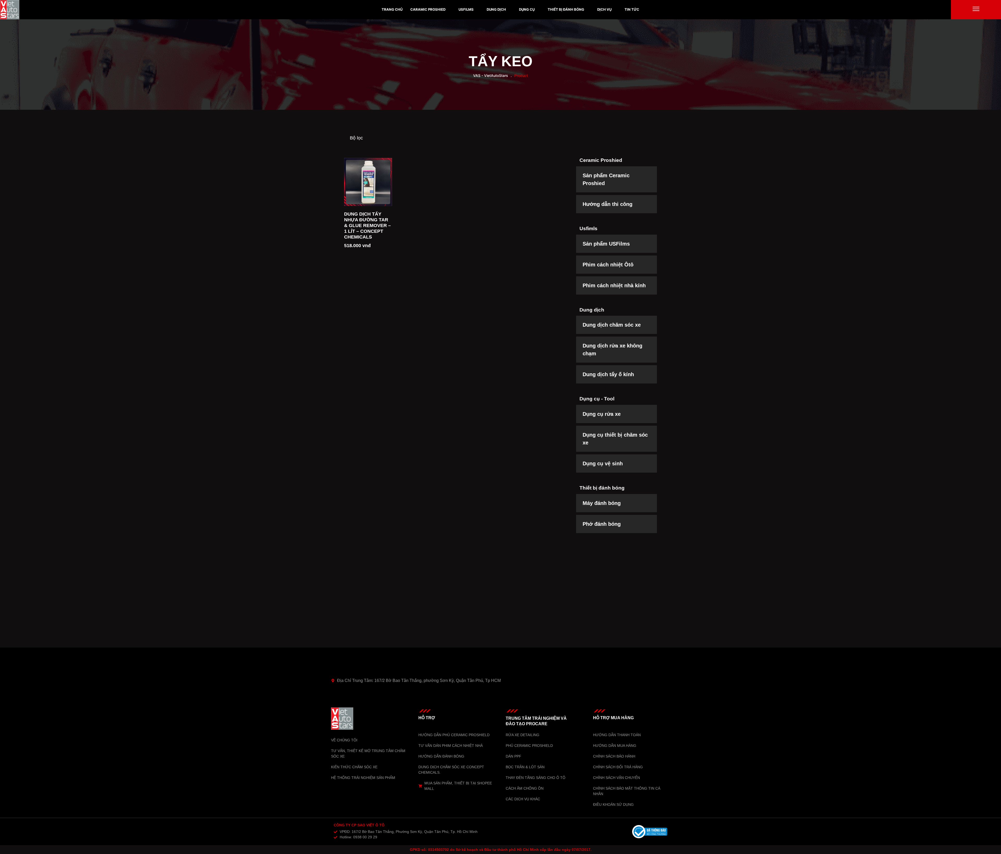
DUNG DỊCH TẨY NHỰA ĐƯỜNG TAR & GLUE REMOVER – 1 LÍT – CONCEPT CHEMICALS (367, 225)
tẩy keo (501, 61)
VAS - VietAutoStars (490, 75)
